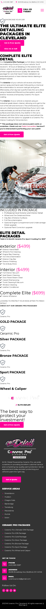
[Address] (4, 571)
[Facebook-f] (3, 590)
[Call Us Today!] (20, 10)
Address (12, 570)
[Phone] (4, 564)
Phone (11, 563)
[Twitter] (7, 590)
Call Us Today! (27, 10)
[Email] (4, 577)
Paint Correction (29, 126)
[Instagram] (11, 590)
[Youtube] (14, 590)
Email (11, 577)
